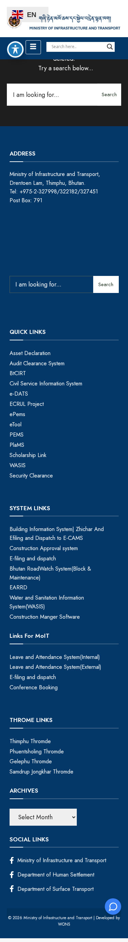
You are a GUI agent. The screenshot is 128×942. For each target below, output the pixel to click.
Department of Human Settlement (55, 875)
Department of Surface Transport (55, 889)
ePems (17, 414)
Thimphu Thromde (30, 741)
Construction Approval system (44, 548)
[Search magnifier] (110, 46)
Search (109, 94)
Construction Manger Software (45, 617)
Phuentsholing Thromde (37, 751)
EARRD (18, 587)
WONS (64, 924)
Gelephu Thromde (31, 761)
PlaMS (17, 445)
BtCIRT (18, 373)
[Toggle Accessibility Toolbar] (15, 49)
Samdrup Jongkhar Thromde (41, 772)
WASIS (18, 465)
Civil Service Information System (46, 383)
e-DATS (19, 394)
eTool (16, 424)
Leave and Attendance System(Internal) (55, 657)
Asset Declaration (30, 353)
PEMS (17, 435)
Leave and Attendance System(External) (55, 667)
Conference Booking (34, 687)
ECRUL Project (27, 404)
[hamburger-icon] (33, 47)
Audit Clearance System (37, 363)
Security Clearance (31, 476)
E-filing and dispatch (33, 558)
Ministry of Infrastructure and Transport (61, 860)
